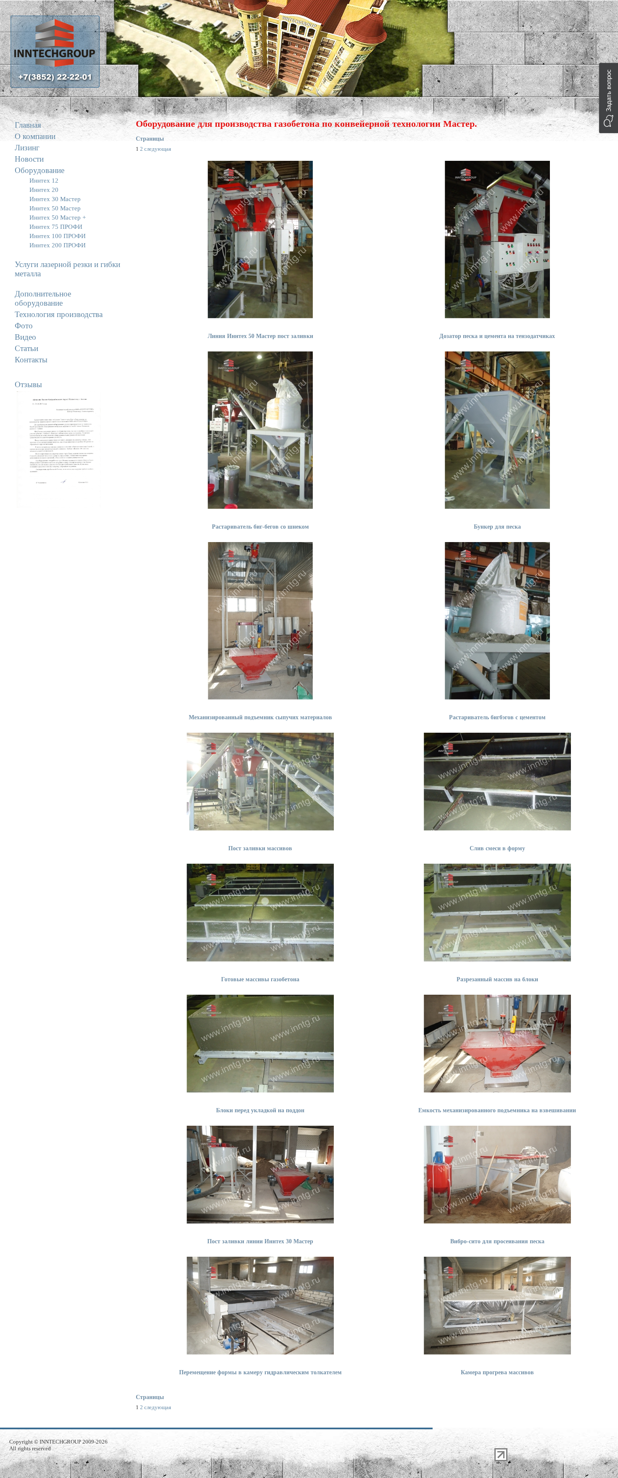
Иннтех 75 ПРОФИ (55, 226)
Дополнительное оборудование (43, 298)
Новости (29, 159)
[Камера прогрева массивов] (497, 1353)
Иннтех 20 (43, 189)
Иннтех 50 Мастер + (57, 217)
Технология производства (59, 314)
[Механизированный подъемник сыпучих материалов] (260, 697)
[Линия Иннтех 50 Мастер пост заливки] (260, 316)
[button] (608, 98)
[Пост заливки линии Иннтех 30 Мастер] (260, 1222)
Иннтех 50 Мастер (55, 208)
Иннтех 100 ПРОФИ (57, 236)
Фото (24, 325)
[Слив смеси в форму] (497, 828)
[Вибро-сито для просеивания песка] (497, 1222)
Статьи (26, 348)
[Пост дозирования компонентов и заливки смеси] (497, 697)
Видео (25, 337)
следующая (157, 149)
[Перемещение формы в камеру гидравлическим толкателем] (260, 1353)
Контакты (31, 359)
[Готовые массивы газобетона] (260, 960)
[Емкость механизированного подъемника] (497, 1091)
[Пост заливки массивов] (260, 828)
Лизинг (27, 147)
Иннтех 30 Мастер (55, 199)
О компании (35, 136)
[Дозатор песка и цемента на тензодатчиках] (497, 316)
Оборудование (39, 170)
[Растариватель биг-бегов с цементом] (260, 507)
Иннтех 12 (43, 180)
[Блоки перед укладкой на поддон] (260, 1091)
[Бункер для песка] (497, 507)
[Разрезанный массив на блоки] (497, 960)
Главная (28, 125)
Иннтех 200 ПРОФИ (57, 245)
